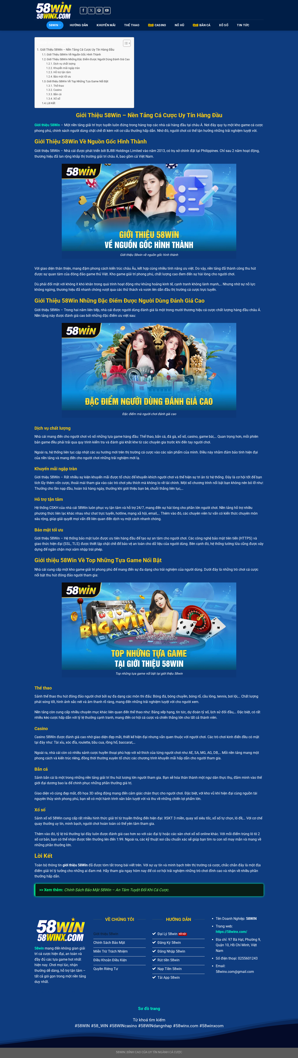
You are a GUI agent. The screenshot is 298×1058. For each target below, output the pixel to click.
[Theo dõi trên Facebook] (83, 10)
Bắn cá (57, 94)
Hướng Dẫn (79, 25)
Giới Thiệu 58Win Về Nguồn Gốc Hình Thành (74, 54)
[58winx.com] (53, 9)
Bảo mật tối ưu (62, 76)
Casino (160, 25)
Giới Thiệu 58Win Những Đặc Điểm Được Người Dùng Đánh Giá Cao (88, 59)
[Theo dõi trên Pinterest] (99, 10)
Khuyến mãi (106, 25)
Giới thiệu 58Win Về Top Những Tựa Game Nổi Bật (77, 81)
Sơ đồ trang (149, 1008)
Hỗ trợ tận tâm (62, 72)
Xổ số (56, 98)
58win (39, 948)
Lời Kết (51, 103)
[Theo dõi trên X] (91, 10)
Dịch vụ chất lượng (64, 63)
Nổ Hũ (179, 25)
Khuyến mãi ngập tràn (66, 68)
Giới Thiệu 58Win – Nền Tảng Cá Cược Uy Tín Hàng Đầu (77, 50)
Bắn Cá (205, 25)
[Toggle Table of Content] (125, 43)
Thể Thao (131, 25)
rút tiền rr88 (66, 992)
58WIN (53, 25)
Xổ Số (223, 25)
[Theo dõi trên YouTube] (107, 10)
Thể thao (58, 85)
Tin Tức (243, 25)
